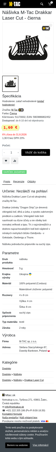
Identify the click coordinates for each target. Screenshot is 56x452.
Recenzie (18, 181)
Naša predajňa (10, 417)
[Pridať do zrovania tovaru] (14, 160)
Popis (6, 181)
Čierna (13, 113)
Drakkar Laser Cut (34, 380)
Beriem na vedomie (17, 445)
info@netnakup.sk (14, 407)
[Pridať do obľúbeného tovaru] (6, 160)
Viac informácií (40, 445)
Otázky (31, 181)
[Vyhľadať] (41, 4)
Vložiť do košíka (35, 152)
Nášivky (17, 374)
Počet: (6, 145)
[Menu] (5, 4)
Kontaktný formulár (12, 414)
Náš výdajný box (28, 417)
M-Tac (14, 110)
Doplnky (6, 368)
